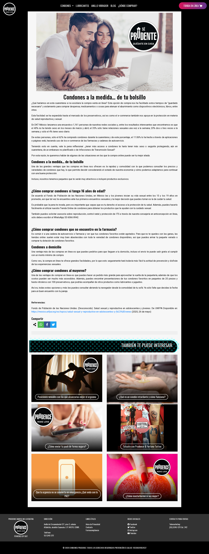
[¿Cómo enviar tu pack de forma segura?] (66, 428)
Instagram (133, 530)
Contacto (89, 527)
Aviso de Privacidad (93, 524)
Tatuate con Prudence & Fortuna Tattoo (142, 446)
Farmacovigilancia (92, 530)
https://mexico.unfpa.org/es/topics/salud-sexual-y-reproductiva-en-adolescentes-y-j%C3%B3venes (81, 311)
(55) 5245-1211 (175, 527)
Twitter (132, 527)
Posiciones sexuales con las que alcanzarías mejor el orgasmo (67, 397)
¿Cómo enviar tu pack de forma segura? (67, 446)
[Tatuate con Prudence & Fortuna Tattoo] (142, 428)
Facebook (133, 524)
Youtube (133, 533)
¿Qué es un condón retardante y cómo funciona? (142, 397)
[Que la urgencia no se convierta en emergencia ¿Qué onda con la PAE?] (66, 477)
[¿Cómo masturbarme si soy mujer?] (142, 477)
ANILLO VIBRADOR (99, 6)
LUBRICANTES (82, 6)
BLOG (113, 6)
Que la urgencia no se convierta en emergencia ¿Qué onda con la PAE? (67, 494)
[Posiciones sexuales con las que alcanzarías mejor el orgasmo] (66, 378)
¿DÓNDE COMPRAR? (127, 6)
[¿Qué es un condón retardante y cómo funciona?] (142, 378)
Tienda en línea (191, 6)
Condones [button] (65, 6)
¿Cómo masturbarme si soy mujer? (142, 496)
